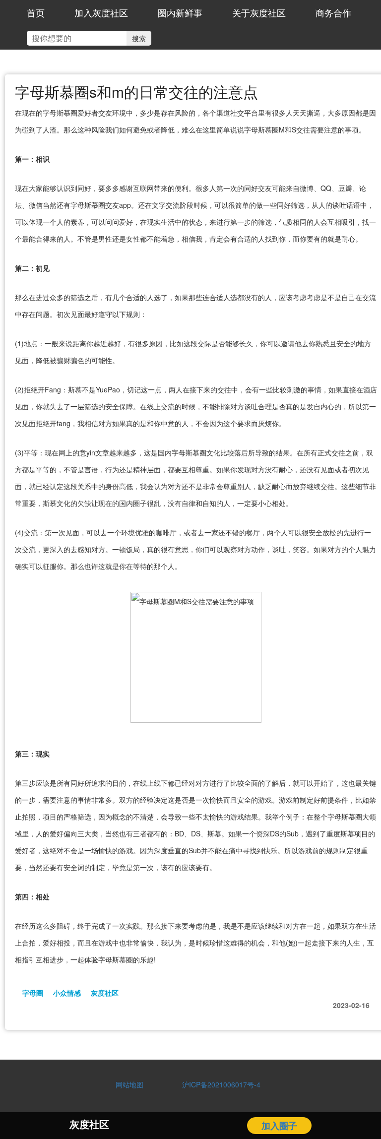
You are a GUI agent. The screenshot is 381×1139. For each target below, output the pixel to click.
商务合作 (333, 12)
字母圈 (32, 993)
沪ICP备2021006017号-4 (217, 1084)
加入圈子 (279, 1125)
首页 (36, 12)
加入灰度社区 (101, 12)
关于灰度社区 (259, 12)
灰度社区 (105, 993)
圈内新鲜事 (180, 12)
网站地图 (129, 1084)
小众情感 (67, 993)
